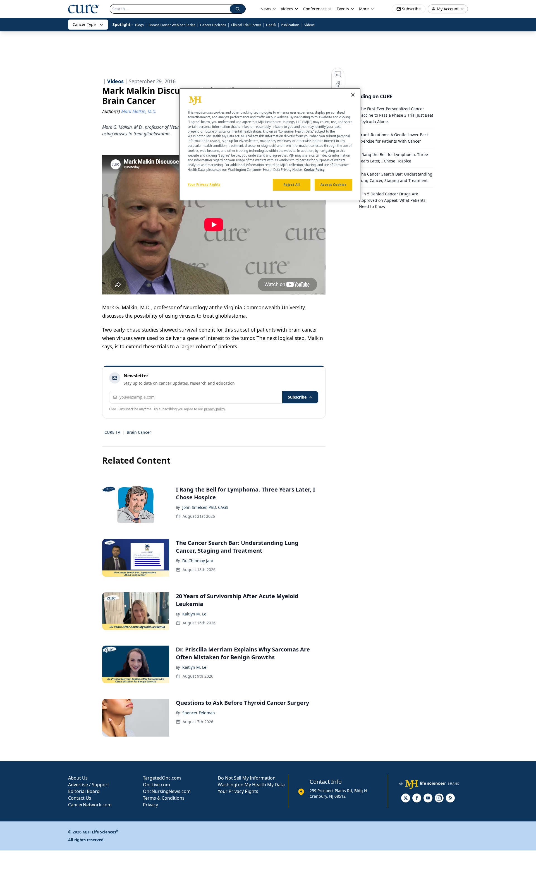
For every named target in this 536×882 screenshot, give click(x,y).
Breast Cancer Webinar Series (172, 25)
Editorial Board (84, 791)
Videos (309, 25)
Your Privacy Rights (238, 791)
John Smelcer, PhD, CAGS (205, 507)
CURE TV (112, 432)
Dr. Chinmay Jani (197, 560)
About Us (78, 778)
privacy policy (214, 409)
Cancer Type (84, 24)
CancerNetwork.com (90, 805)
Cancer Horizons (213, 25)
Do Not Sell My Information (247, 778)
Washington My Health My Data (251, 785)
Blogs (139, 25)
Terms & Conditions (164, 798)
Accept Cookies (333, 185)
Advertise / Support (88, 785)
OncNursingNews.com (167, 791)
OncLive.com (156, 785)
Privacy (150, 805)
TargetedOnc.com (162, 778)
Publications (290, 25)
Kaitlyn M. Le (194, 614)
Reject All (291, 185)
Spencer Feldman (198, 712)
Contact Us (79, 798)
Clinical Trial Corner (246, 25)
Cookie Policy (314, 169)
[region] (270, 144)
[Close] (353, 95)
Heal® (271, 25)
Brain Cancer (139, 432)
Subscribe (297, 397)
